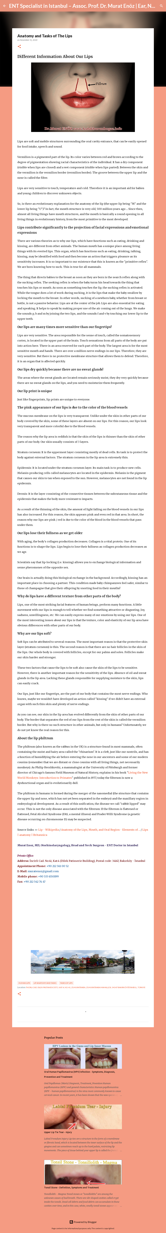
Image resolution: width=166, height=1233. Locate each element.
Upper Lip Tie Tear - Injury (58, 1132)
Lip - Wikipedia (48, 829)
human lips (24, 983)
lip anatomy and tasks (45, 983)
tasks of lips (66, 983)
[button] (19, 46)
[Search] (161, 6)
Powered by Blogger (85, 1221)
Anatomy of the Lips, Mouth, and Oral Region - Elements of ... (100, 829)
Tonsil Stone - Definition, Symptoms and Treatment (71, 1187)
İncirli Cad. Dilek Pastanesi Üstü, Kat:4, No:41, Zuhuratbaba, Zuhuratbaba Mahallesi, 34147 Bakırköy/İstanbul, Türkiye (85, 987)
